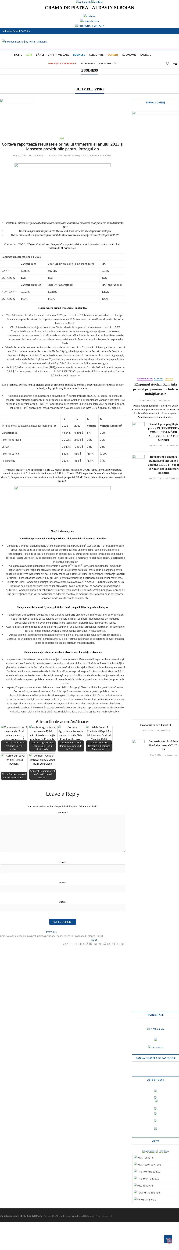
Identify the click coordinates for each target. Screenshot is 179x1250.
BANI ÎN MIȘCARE (58, 54)
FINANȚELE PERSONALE (62, 63)
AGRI (29, 54)
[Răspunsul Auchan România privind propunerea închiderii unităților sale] (155, 242)
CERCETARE (96, 54)
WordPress (77, 1216)
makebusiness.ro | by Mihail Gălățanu (21, 1215)
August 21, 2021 (155, 445)
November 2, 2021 (147, 400)
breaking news (145, 378)
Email (63, 882)
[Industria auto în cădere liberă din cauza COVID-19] (138, 871)
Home (18, 54)
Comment (62, 812)
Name (62, 862)
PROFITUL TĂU (108, 63)
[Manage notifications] (169, 1241)
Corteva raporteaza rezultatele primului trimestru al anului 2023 (80, 155)
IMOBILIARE (88, 63)
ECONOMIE (129, 54)
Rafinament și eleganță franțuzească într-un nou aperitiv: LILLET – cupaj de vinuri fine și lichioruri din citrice (163, 464)
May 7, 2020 (155, 755)
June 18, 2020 (147, 730)
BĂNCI (40, 54)
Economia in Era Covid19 (155, 724)
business (79, 54)
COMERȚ (113, 54)
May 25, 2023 (19, 155)
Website (62, 901)
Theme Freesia (63, 1216)
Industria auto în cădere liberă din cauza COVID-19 (163, 745)
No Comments (36, 155)
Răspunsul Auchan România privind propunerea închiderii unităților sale (155, 389)
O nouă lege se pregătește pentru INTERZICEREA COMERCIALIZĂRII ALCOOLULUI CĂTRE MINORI (163, 432)
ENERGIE (145, 54)
